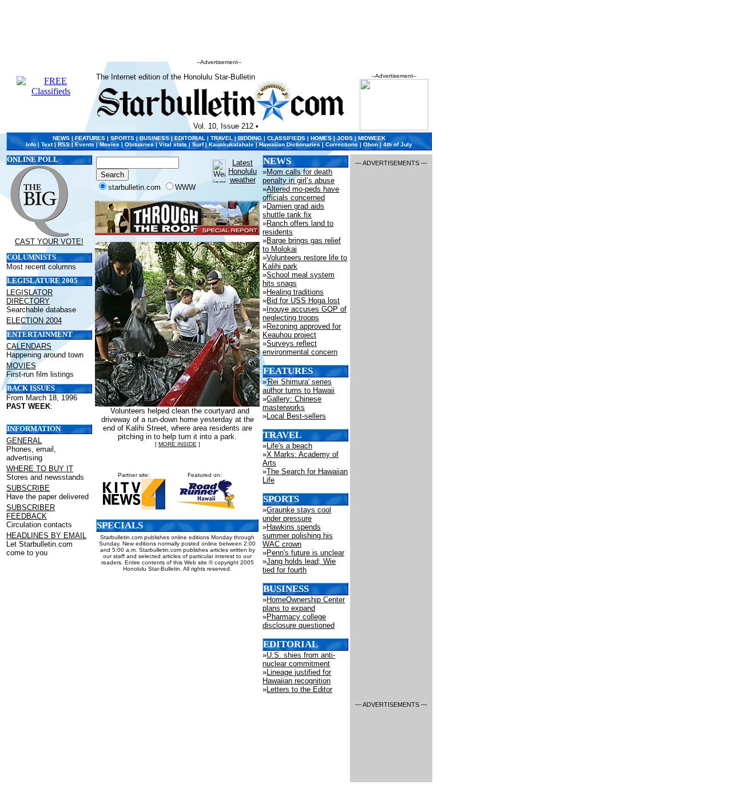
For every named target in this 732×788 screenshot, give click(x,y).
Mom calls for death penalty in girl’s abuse (298, 176)
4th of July (397, 144)
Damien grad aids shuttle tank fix (293, 210)
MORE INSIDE (177, 444)
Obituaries (139, 144)
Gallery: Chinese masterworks (291, 403)
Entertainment (40, 335)
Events (84, 144)
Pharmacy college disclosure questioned (298, 621)
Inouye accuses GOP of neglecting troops (304, 313)
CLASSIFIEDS (286, 138)
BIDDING (250, 138)
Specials (120, 525)
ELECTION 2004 (34, 320)
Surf (198, 144)
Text (47, 144)
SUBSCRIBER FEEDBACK (30, 511)
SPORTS (122, 138)
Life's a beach (289, 445)
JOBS (345, 138)
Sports (281, 499)
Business (286, 588)
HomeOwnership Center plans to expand (303, 603)
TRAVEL (221, 138)
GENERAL (24, 440)
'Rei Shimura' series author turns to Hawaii (298, 386)
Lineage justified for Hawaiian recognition (296, 676)
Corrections (341, 144)
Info (31, 144)
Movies (110, 144)
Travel (282, 434)
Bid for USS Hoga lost (303, 300)
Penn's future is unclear (305, 552)
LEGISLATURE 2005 (42, 281)
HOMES (321, 138)
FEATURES (90, 138)
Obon (370, 144)
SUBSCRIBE (28, 488)
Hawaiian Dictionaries (289, 144)
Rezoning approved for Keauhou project (301, 330)
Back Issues (31, 388)
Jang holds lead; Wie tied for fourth (299, 565)
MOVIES (21, 365)
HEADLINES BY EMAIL (46, 535)
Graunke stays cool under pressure (296, 514)
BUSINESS (154, 138)
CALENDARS (28, 346)
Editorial (290, 644)
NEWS (61, 138)
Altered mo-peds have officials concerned (300, 193)
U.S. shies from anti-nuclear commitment (298, 659)
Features (288, 370)
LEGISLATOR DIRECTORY (29, 296)
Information (34, 429)
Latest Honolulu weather (242, 171)
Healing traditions (295, 292)
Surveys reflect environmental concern (299, 347)
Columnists (31, 257)
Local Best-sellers (296, 416)
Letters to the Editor (299, 689)
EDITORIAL (189, 138)
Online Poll (32, 160)
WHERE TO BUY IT (39, 468)
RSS (64, 144)
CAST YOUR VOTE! (49, 241)
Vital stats (173, 144)
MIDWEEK (371, 138)
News (277, 161)
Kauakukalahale (231, 144)
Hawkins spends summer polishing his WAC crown (297, 535)
